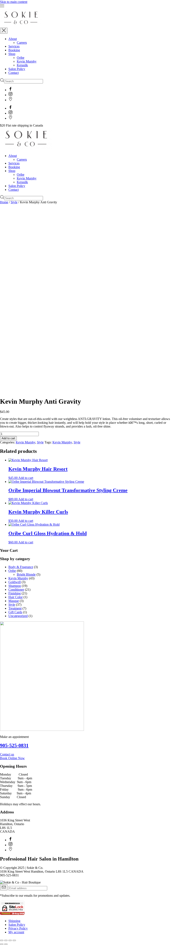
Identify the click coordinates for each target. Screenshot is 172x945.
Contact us (7, 754)
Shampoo (14, 586)
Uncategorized (18, 616)
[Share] (10, 940)
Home (4, 202)
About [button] (12, 156)
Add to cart (8, 438)
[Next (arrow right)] (6, 944)
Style (14, 202)
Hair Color (15, 597)
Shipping (14, 921)
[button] (86, 6)
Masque (13, 601)
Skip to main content (13, 2)
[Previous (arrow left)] (1, 944)
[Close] (4, 31)
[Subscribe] (4, 887)
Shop (11, 54)
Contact (13, 72)
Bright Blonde (26, 574)
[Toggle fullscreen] (6, 940)
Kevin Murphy (26, 61)
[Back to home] (21, 25)
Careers (22, 42)
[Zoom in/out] (1, 940)
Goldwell (14, 582)
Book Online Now (12, 758)
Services (14, 46)
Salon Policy (16, 69)
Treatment (15, 608)
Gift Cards (15, 612)
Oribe (20, 57)
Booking (14, 50)
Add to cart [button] (25, 478)
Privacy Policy (18, 928)
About (12, 39)
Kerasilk (22, 65)
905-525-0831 (14, 745)
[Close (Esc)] (14, 940)
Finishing (14, 593)
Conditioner (16, 589)
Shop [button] (11, 171)
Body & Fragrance (20, 567)
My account (16, 932)
